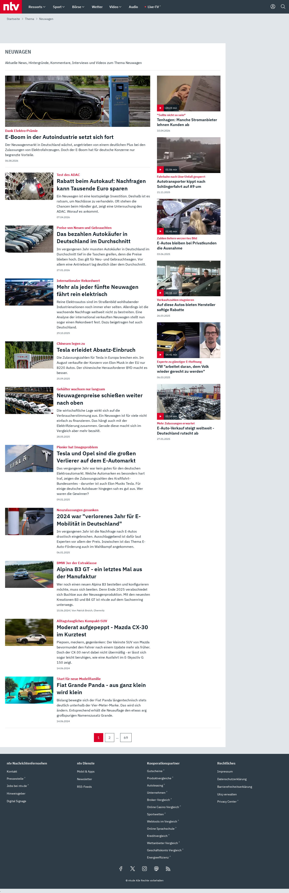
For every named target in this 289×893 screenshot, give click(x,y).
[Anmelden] (272, 7)
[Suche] (283, 7)
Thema (29, 19)
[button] (39, 763)
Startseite (13, 19)
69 (126, 737)
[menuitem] (44, 7)
